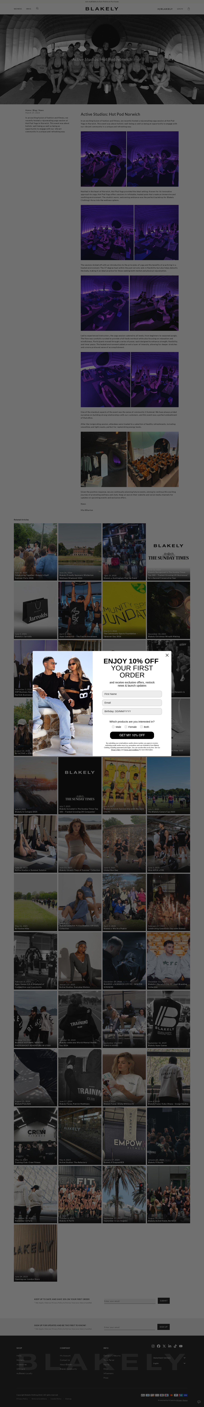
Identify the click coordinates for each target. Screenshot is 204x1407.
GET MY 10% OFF (132, 735)
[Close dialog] (167, 655)
